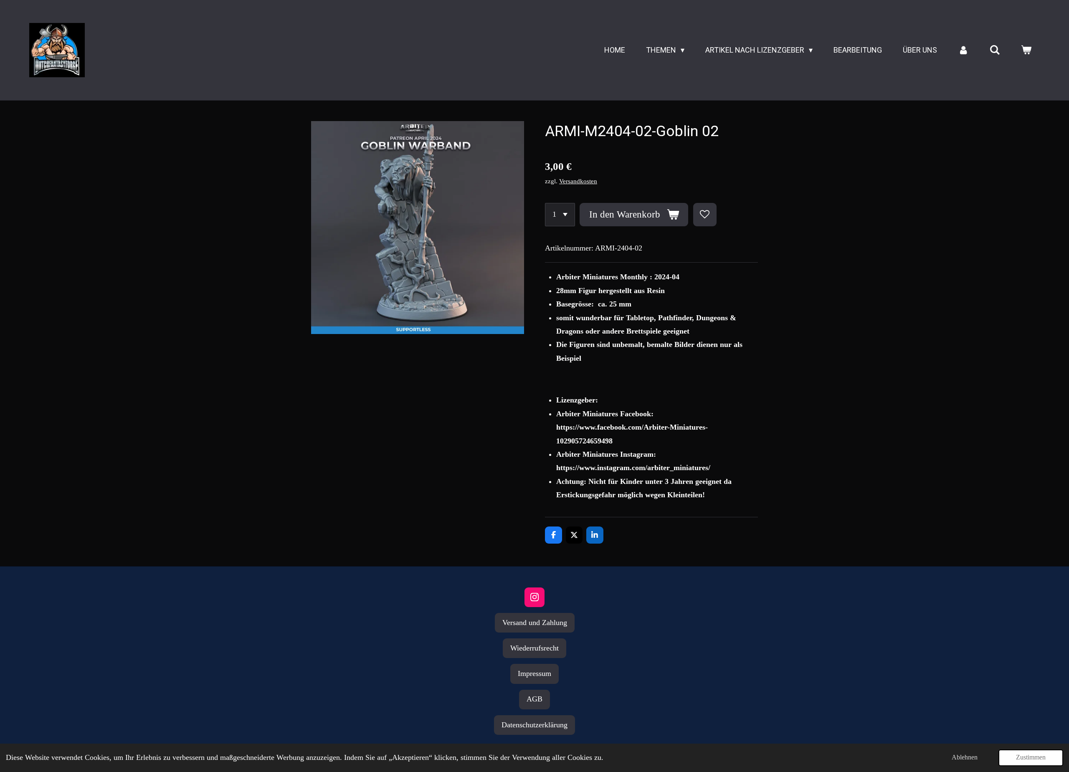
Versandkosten (578, 181)
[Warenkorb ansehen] (1026, 50)
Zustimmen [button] (1031, 757)
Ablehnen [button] (965, 757)
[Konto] (963, 50)
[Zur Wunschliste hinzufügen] (705, 214)
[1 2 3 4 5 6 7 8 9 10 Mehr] (560, 214)
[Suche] (994, 50)
